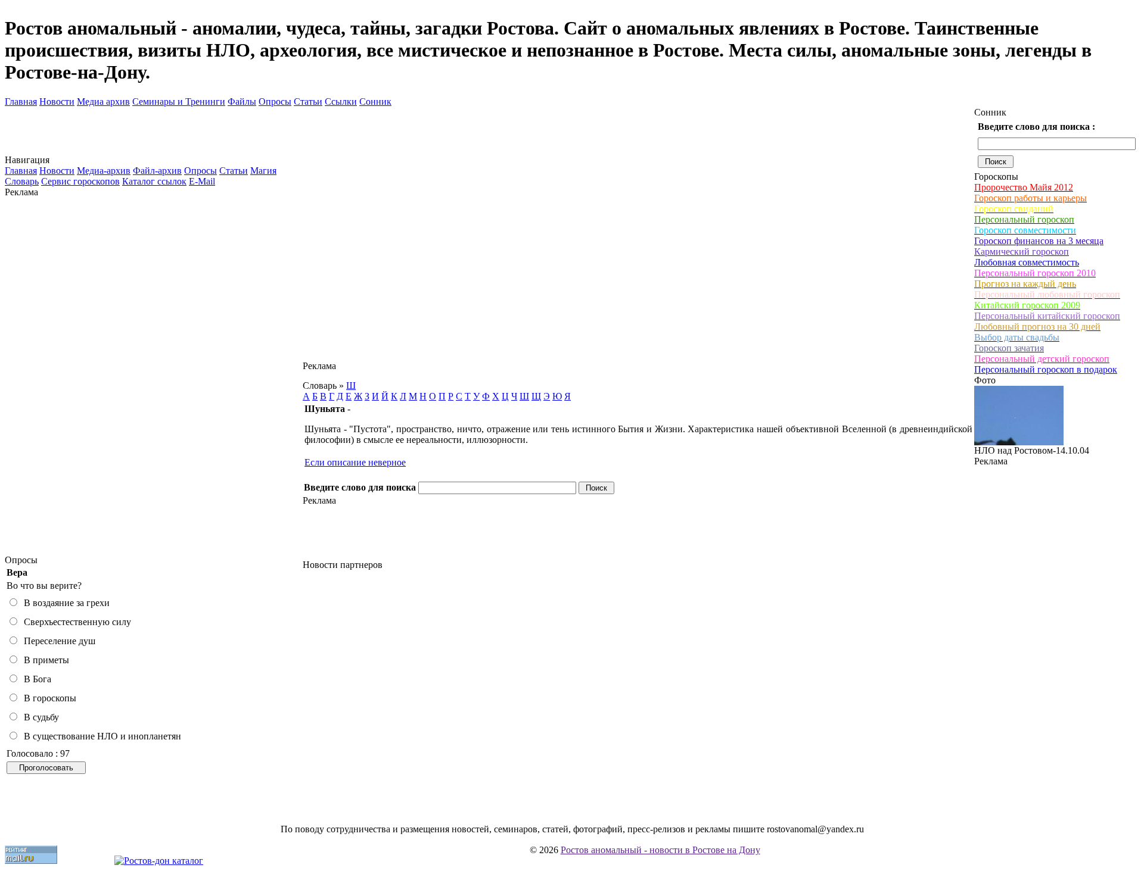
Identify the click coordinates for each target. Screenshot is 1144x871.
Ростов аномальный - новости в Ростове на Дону (660, 850)
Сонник (375, 101)
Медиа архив (103, 101)
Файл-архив (157, 171)
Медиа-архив (103, 171)
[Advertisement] (153, 376)
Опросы (275, 101)
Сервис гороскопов (80, 181)
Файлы (242, 101)
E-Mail (202, 181)
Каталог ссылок (154, 181)
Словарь (22, 181)
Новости (56, 101)
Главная (21, 101)
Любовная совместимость (1026, 262)
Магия (263, 171)
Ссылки (341, 101)
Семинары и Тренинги (178, 101)
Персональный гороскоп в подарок (1045, 369)
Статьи (308, 101)
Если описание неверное (355, 462)
